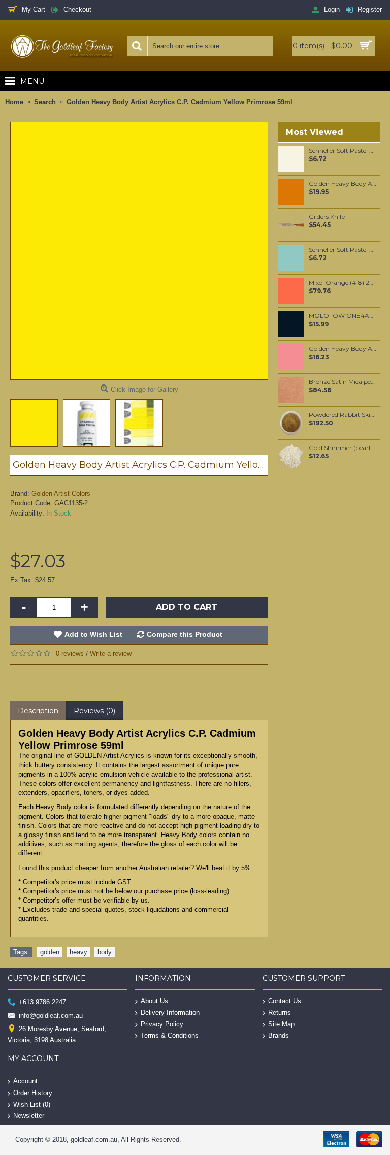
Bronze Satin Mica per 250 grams (342, 382)
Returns (279, 1012)
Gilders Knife (327, 216)
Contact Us (284, 1001)
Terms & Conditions (170, 1035)
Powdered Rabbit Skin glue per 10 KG (342, 415)
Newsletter (28, 1115)
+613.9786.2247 (42, 1002)
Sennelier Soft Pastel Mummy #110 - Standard (342, 150)
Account (25, 1081)
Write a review (111, 653)
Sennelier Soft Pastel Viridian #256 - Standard (342, 249)
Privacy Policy (162, 1024)
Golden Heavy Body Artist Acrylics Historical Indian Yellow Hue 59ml (342, 183)
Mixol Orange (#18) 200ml (342, 282)
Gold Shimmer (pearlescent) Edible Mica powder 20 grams (342, 448)
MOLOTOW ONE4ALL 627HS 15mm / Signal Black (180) (342, 315)
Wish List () (31, 1104)
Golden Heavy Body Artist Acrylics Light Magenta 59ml (342, 348)
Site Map (281, 1024)
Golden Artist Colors (60, 493)
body (105, 952)
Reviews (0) (94, 710)
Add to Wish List (93, 634)
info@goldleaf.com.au (51, 1015)
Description (38, 710)
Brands (278, 1035)
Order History (32, 1093)
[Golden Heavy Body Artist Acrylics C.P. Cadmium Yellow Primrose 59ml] (139, 251)
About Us (154, 1001)
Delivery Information (170, 1012)
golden (49, 952)
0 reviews (70, 653)
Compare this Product (184, 634)
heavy (78, 952)
